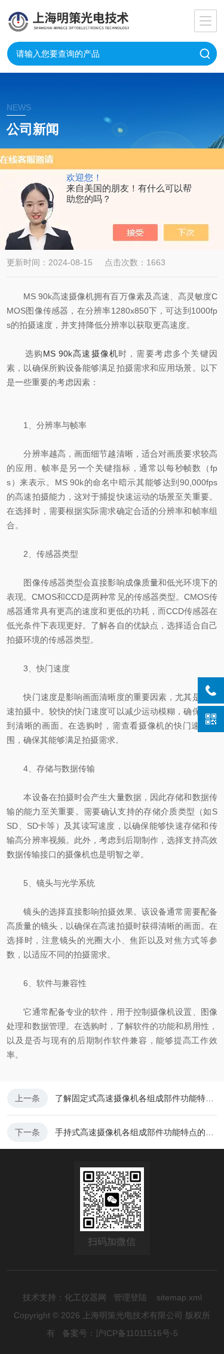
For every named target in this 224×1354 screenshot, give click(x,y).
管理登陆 (130, 1297)
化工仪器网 (85, 1297)
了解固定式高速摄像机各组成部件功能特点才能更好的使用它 (136, 1098)
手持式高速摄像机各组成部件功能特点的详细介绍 (136, 1132)
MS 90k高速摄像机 (80, 353)
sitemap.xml (179, 1297)
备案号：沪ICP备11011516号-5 (120, 1333)
